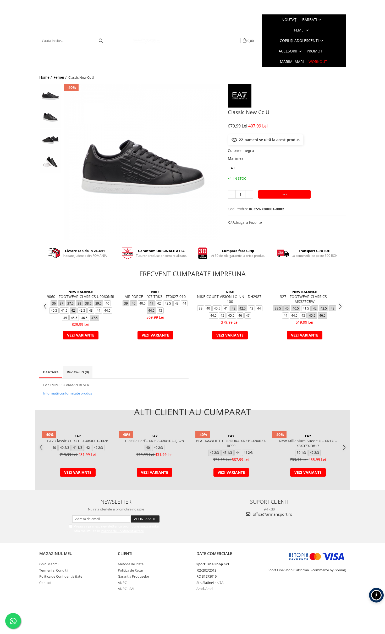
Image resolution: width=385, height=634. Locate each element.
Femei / (61, 77)
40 (232, 168)
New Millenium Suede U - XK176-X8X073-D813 (308, 443)
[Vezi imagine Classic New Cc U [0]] (50, 95)
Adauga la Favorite (247, 222)
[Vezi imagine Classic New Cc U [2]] (50, 140)
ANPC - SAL (126, 588)
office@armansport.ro (272, 514)
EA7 (78, 436)
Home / (46, 77)
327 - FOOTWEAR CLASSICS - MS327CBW (304, 299)
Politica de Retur (130, 570)
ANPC (122, 582)
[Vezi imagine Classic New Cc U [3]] (50, 162)
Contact (45, 582)
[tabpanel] (142, 162)
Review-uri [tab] (78, 372)
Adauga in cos (284, 194)
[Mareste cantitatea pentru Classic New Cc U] (249, 194)
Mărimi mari (292, 61)
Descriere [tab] (50, 372)
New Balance (80, 291)
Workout (318, 61)
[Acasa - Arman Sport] (146, 40)
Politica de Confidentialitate (122, 531)
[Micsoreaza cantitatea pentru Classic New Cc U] (232, 194)
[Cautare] (101, 40)
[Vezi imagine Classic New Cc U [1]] (50, 117)
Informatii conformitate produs (67, 393)
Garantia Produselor (133, 576)
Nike (155, 291)
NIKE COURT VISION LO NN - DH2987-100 (230, 299)
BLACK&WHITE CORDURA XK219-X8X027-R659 (231, 443)
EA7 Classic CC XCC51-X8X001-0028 (77, 440)
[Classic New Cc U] (142, 162)
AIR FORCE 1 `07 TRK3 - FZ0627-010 (155, 296)
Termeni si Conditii (53, 570)
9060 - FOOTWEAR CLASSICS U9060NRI (80, 296)
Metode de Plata (131, 564)
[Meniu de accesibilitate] (376, 595)
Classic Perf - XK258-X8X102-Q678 (154, 440)
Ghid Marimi (48, 564)
